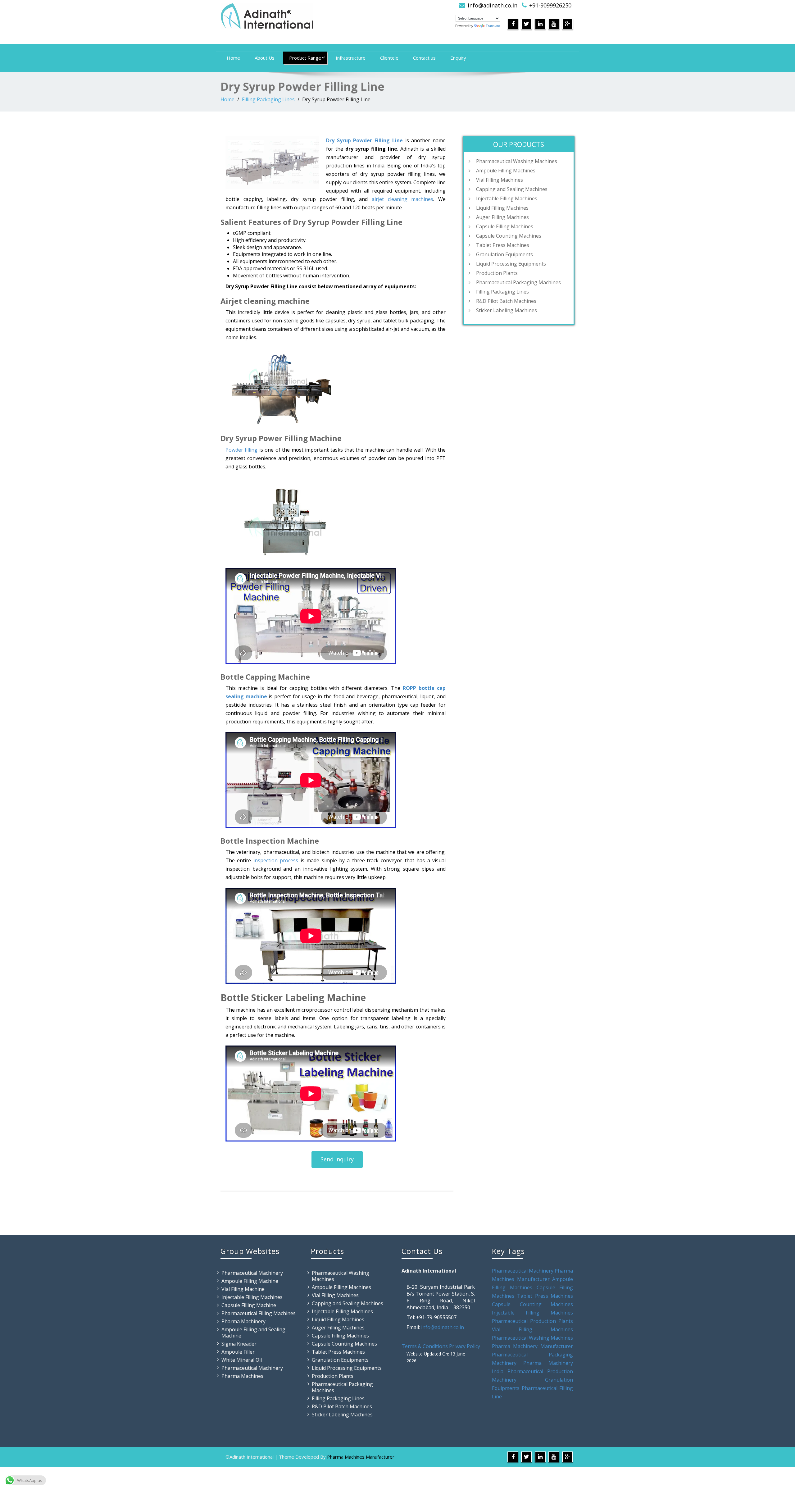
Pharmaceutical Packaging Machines (518, 282)
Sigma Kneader (239, 1343)
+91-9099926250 (550, 5)
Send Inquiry (337, 1159)
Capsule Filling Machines (504, 226)
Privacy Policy (464, 1346)
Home (233, 58)
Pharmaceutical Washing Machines (516, 161)
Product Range (305, 58)
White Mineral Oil (241, 1359)
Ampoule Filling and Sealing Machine (253, 1332)
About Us (265, 58)
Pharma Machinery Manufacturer (532, 1346)
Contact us (424, 58)
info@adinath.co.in (492, 5)
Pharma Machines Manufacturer (360, 1457)
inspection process (275, 860)
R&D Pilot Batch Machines (506, 301)
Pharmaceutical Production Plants (532, 1321)
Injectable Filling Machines (506, 198)
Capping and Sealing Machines (511, 189)
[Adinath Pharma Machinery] (306, 15)
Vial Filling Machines (499, 180)
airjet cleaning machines (402, 199)
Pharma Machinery (243, 1321)
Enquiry (458, 58)
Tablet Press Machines (502, 245)
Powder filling (241, 449)
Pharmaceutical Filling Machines (258, 1313)
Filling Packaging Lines (268, 99)
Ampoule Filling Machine (249, 1281)
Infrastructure (351, 58)
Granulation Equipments (504, 254)
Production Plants (497, 273)
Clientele (389, 58)
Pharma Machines (242, 1376)
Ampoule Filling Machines (505, 170)
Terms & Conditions (425, 1346)
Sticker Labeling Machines (506, 310)
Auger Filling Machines (502, 217)
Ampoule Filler (238, 1351)
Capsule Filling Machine (248, 1305)
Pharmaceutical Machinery (252, 1272)
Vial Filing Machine (243, 1289)
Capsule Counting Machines (508, 236)
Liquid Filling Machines (502, 208)
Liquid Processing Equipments (511, 264)
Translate (493, 26)
